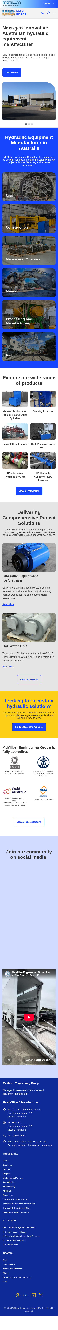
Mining (6, 1273)
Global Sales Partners (13, 1178)
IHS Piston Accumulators (14, 1240)
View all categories (29, 491)
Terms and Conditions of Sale (16, 1208)
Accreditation (9, 1182)
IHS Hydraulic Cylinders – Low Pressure (21, 1236)
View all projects (29, 679)
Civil (5, 1260)
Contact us (8, 1195)
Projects (6, 1173)
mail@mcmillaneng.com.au (31, 1141)
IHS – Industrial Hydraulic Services (19, 1227)
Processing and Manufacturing (17, 1277)
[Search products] (48, 13)
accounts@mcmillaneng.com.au (35, 1145)
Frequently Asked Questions (16, 1212)
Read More (8, 604)
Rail (5, 1281)
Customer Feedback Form (15, 1199)
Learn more (11, 72)
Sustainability (9, 1186)
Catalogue (7, 1165)
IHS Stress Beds (10, 1245)
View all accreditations (29, 822)
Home (6, 1161)
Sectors (6, 1169)
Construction (9, 1264)
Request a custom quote (29, 727)
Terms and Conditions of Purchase (19, 1203)
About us (7, 1191)
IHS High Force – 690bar (14, 1232)
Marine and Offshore (12, 1269)
